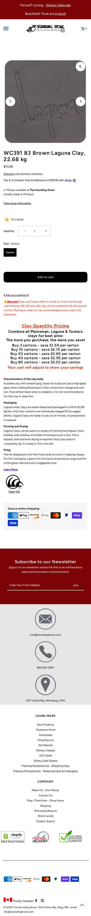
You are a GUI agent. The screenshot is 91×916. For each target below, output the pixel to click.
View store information (17, 203)
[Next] (80, 101)
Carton (10, 252)
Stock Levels (45, 815)
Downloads (45, 735)
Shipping (9, 173)
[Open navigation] (12, 28)
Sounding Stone (27, 907)
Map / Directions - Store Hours (45, 800)
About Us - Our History (45, 790)
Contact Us (45, 795)
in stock (60, 14)
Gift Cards (45, 755)
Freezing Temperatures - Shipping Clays (46, 765)
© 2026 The (11, 907)
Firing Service (45, 740)
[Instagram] (42, 901)
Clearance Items (45, 729)
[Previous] (10, 101)
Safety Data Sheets (46, 760)
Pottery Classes (45, 750)
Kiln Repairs (46, 745)
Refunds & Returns (45, 810)
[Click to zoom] (80, 66)
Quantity (9, 231)
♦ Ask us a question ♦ (16, 295)
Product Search (45, 821)
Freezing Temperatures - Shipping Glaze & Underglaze (45, 771)
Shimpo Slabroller (58, 5)
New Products (45, 724)
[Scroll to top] (82, 905)
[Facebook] (35, 901)
